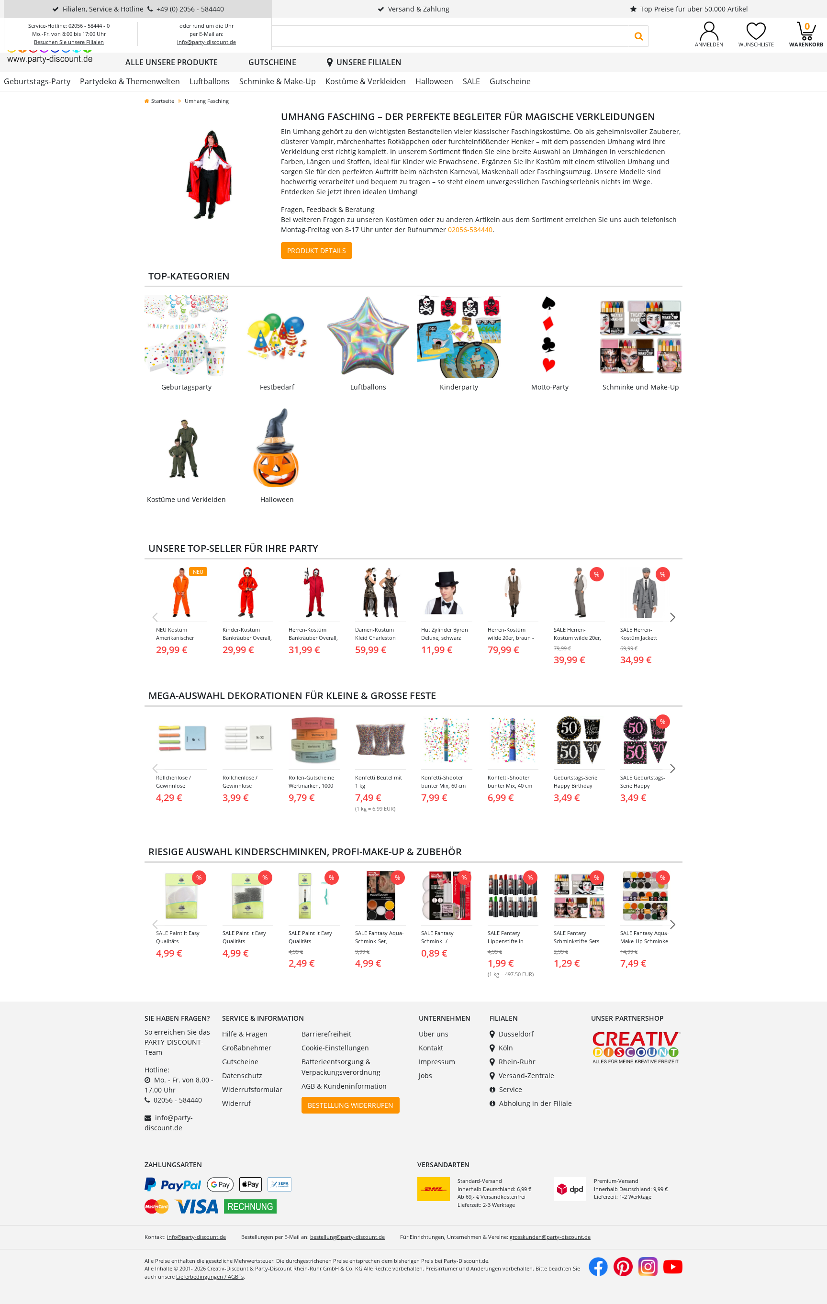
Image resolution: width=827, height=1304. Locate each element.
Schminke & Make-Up (277, 81)
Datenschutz (242, 1075)
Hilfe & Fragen (245, 1033)
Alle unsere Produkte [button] (171, 62)
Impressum (437, 1061)
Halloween (434, 81)
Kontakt (431, 1047)
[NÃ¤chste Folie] (672, 617)
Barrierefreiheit (326, 1033)
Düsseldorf (516, 1033)
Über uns (433, 1033)
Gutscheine (272, 62)
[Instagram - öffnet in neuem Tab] (648, 1265)
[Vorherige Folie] (155, 617)
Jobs (425, 1075)
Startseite (162, 100)
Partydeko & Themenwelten (130, 81)
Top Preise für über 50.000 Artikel (694, 8)
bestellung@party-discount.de (347, 1236)
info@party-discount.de (206, 41)
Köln (506, 1047)
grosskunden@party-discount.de (550, 1236)
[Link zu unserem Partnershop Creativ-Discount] (636, 1046)
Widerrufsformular (252, 1089)
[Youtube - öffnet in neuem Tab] (672, 1265)
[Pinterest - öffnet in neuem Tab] (623, 1265)
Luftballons (210, 81)
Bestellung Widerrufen (350, 1105)
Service (510, 1089)
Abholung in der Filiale (535, 1103)
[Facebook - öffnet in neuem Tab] (598, 1265)
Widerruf (236, 1103)
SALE (471, 81)
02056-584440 (470, 229)
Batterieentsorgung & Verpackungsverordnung (341, 1067)
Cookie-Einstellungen (335, 1047)
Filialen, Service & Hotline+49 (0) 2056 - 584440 (143, 8)
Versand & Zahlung (418, 8)
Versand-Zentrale (526, 1075)
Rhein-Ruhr (517, 1061)
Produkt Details (316, 250)
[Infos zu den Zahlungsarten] (277, 1197)
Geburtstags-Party (37, 81)
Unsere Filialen (369, 62)
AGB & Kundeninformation (344, 1086)
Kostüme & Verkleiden (365, 81)
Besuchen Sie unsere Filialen (69, 41)
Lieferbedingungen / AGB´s (210, 1276)
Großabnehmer (246, 1047)
